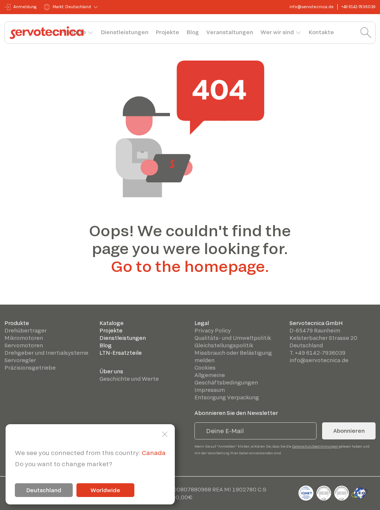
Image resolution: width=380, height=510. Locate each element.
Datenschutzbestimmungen (315, 446)
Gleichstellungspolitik (223, 345)
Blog (193, 32)
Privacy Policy (212, 330)
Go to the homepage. (190, 266)
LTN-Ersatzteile (120, 353)
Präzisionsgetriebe (30, 367)
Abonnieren (349, 431)
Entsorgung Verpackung (226, 397)
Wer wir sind (277, 32)
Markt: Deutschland (72, 6)
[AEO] (359, 491)
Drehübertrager (25, 330)
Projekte (167, 32)
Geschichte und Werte (129, 379)
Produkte (16, 323)
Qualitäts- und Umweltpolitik (232, 338)
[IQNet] (306, 491)
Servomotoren (23, 345)
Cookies (205, 367)
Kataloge (111, 323)
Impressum (209, 390)
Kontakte (321, 32)
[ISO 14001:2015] (342, 491)
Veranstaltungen (229, 32)
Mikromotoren (23, 338)
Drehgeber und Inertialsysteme (46, 353)
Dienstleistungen (124, 32)
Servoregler (20, 360)
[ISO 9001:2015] (324, 491)
